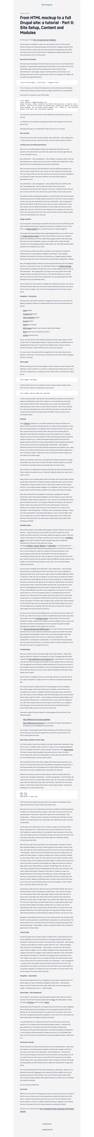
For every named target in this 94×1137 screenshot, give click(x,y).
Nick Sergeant (47, 5)
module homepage (65, 266)
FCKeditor (30, 546)
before (47, 1002)
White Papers (27, 328)
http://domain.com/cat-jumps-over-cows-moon (35, 393)
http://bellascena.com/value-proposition (36, 719)
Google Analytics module (31, 236)
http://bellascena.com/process (33, 723)
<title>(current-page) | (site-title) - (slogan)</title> (39, 82)
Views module (68, 749)
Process (25, 321)
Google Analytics (32, 229)
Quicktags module (42, 618)
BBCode (42, 546)
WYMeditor (52, 546)
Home (25, 310)
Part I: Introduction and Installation (44, 40)
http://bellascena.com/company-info (40, 659)
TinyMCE (36, 546)
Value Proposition (28, 317)
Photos (25, 325)
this (54, 1000)
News (25, 332)
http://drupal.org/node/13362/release (36, 629)
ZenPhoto (30, 1002)
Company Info (27, 314)
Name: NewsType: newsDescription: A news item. (29, 794)
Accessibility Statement (47, 1123)
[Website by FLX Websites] (47, 1129)
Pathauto (27, 423)
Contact (25, 335)
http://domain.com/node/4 (28, 379)
